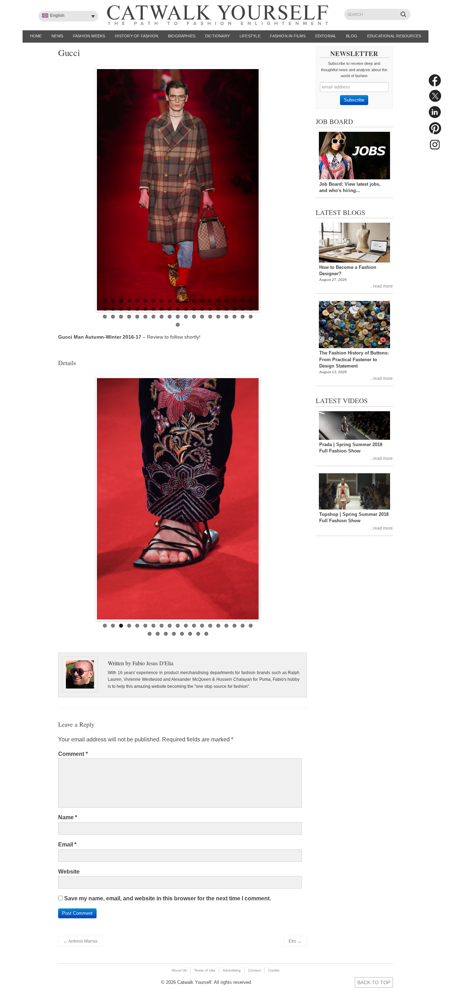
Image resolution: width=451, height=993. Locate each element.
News (57, 36)
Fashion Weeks (89, 36)
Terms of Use (204, 970)
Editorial (325, 36)
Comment (73, 754)
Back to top (373, 982)
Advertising (232, 970)
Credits (273, 970)
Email (67, 844)
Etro (295, 941)
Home (36, 36)
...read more (381, 286)
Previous (89, 187)
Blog (351, 36)
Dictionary (217, 36)
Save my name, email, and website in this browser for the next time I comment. (167, 898)
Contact (254, 970)
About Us (179, 970)
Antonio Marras (80, 941)
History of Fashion (136, 36)
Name (67, 817)
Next (266, 187)
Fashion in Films (287, 36)
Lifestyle (250, 36)
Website (69, 872)
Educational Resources (394, 36)
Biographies (181, 36)
